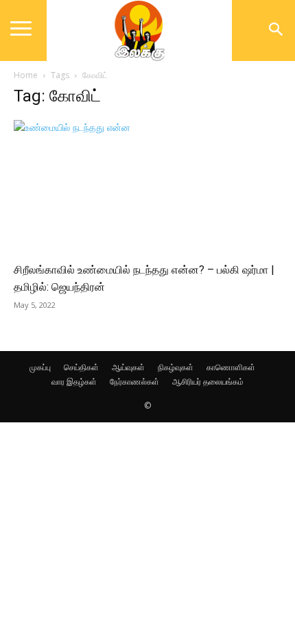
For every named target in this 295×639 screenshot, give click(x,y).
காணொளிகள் (230, 367)
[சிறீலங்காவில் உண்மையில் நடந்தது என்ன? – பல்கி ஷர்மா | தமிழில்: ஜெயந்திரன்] (147, 186)
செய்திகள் (81, 367)
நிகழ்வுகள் (175, 367)
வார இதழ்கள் (74, 381)
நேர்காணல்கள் (134, 381)
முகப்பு (40, 367)
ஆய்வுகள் (128, 367)
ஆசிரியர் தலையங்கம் (208, 381)
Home (26, 75)
